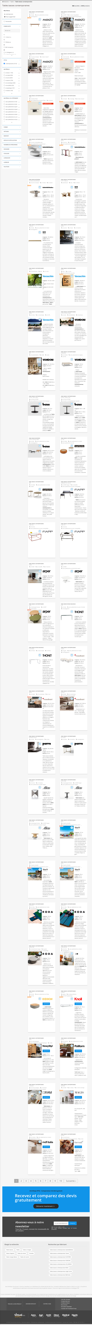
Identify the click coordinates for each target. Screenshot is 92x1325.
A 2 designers (9, 52)
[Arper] (49, 571)
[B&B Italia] (81, 187)
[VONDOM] (81, 319)
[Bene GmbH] (49, 404)
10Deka (8, 42)
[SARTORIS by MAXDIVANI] (81, 446)
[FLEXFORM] (81, 61)
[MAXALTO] (49, 19)
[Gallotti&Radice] (49, 147)
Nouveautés (8, 21)
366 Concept (9, 47)
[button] (12, 26)
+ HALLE (8, 37)
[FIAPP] (81, 489)
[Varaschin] (49, 276)
